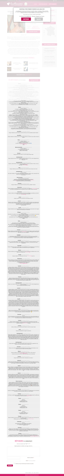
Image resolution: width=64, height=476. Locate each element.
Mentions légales (28, 472)
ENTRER (26, 19)
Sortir (39, 19)
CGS (32, 472)
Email (30, 460)
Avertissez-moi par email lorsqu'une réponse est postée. (24, 463)
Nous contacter (36, 472)
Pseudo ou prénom (30, 457)
